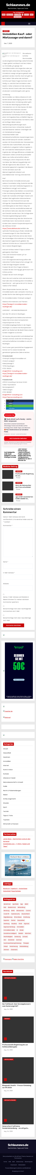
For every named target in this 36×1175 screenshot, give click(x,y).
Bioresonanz (20, 910)
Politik (5, 786)
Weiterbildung (24, 946)
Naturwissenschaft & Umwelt (13, 782)
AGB (9, 1162)
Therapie (26, 943)
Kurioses (6, 774)
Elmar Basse (17, 917)
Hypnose (26, 923)
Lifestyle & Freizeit (9, 778)
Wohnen (6, 950)
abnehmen (7, 904)
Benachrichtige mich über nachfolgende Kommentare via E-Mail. (17, 610)
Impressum (14, 1165)
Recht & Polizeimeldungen (12, 791)
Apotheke (15, 904)
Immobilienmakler (9, 930)
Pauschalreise (16, 891)
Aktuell (5, 749)
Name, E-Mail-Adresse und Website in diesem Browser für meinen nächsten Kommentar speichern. (16, 599)
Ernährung (27, 917)
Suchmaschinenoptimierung (12, 943)
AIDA (13, 1162)
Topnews (6, 820)
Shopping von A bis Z (18, 1171)
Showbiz (6, 803)
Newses (28, 1156)
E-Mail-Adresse (9, 573)
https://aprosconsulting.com (12, 397)
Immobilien (18, 14)
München (28, 933)
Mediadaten (21, 1165)
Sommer (19, 940)
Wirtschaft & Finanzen (10, 824)
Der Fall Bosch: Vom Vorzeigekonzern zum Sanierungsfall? (16, 1005)
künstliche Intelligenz (10, 933)
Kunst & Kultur (8, 770)
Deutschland (25, 914)
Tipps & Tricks (8, 816)
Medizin (21, 933)
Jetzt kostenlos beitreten (18, 438)
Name (5, 562)
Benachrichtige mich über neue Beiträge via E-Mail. (17, 619)
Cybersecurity (15, 914)
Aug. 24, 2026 (8, 1009)
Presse (18, 478)
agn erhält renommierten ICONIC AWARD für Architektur (24, 498)
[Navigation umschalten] (29, 23)
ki (22, 14)
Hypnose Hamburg (9, 927)
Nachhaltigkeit (8, 937)
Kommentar (7, 526)
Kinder (22, 930)
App (21, 904)
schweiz (25, 937)
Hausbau (14, 923)
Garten (13, 920)
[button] (33, 23)
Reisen (5, 795)
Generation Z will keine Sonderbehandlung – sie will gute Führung (15, 1128)
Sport (5, 807)
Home (5, 1162)
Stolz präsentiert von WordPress (12, 1156)
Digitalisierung (8, 917)
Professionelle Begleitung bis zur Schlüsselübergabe (15, 1046)
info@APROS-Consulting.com (12, 371)
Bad (5, 907)
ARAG (3, 14)
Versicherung (17, 17)
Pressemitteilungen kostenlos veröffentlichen (18, 1168)
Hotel (20, 923)
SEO (5, 940)
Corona (26, 14)
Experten (6, 920)
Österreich (14, 950)
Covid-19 (6, 914)
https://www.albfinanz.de (11, 228)
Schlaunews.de (18, 5)
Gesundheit (10, 14)
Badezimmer (12, 907)
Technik (6, 811)
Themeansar (18, 1158)
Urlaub (6, 946)
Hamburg (6, 923)
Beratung (6, 910)
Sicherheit (11, 940)
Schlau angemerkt (9, 799)
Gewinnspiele (29, 1162)
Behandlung (21, 907)
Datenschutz (19, 1162)
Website (6, 584)
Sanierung (18, 937)
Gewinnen (6, 757)
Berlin (31, 14)
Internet (6, 765)
